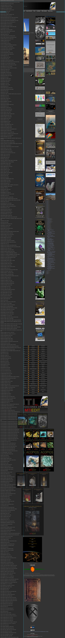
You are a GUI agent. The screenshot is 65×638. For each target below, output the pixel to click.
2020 (47, 207)
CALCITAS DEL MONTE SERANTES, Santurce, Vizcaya (6, 52)
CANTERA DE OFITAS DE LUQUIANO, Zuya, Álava (6, 127)
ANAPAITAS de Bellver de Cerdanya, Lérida (5, 11)
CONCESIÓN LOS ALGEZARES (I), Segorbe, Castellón (6, 338)
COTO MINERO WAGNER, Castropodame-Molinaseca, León (7, 405)
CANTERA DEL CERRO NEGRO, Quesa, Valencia (5, 136)
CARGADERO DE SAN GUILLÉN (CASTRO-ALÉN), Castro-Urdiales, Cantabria (9, 269)
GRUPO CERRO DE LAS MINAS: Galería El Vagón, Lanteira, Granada (8, 597)
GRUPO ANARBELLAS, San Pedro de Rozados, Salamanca (7, 577)
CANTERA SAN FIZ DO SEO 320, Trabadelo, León (6, 209)
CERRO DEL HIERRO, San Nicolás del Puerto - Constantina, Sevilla (7, 301)
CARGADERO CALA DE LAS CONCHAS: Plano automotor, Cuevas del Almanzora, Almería (10, 246)
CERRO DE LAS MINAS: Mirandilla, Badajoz (5, 298)
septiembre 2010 (49, 221)
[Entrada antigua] (32, 76)
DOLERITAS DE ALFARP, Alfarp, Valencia (5, 496)
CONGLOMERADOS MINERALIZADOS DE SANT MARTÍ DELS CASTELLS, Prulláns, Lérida (10, 347)
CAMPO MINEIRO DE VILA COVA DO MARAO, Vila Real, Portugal (7, 63)
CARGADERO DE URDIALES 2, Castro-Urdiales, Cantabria (6, 274)
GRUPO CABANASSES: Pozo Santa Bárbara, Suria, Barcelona (7, 585)
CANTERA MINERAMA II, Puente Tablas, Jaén (5, 192)
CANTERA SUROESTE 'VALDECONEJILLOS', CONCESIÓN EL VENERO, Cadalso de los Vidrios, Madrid (11, 218)
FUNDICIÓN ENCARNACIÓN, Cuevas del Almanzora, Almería (7, 545)
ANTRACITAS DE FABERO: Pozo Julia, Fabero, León (6, 23)
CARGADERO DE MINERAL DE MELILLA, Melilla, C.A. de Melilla (7, 260)
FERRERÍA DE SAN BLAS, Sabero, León (5, 519)
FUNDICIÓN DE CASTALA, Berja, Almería (5, 542)
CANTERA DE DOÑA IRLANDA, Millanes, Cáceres (5, 115)
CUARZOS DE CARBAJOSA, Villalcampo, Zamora (5, 458)
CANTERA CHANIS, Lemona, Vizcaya (4, 95)
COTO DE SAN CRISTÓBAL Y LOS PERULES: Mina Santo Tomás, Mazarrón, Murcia (9, 432)
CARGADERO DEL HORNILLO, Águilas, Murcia (5, 277)
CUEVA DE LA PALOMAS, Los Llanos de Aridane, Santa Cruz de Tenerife (8, 484)
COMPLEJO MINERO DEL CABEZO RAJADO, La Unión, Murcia (7, 309)
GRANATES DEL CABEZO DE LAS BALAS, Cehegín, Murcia (7, 571)
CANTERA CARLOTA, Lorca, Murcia (4, 92)
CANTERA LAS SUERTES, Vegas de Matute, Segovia (6, 172)
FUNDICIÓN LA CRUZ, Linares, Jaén (4, 551)
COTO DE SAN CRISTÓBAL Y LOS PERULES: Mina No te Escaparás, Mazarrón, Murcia (10, 423)
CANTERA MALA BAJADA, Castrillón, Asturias (5, 189)
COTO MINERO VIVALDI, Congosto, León (5, 402)
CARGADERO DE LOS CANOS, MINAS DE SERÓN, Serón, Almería (7, 257)
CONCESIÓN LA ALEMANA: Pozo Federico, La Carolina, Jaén (7, 332)
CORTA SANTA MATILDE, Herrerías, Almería (5, 367)
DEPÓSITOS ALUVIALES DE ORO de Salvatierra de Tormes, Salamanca (8, 487)
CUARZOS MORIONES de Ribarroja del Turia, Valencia (6, 481)
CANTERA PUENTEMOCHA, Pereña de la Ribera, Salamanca (7, 204)
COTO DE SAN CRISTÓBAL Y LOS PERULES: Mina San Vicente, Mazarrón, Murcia (9, 429)
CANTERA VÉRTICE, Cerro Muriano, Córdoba (5, 225)
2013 (47, 214)
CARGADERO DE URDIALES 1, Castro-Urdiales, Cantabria (6, 272)
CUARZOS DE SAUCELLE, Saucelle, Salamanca (5, 475)
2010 (47, 217)
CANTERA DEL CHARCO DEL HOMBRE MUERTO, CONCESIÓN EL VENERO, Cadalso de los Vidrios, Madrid (10, 138)
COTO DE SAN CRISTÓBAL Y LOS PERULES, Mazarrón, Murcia (7, 410)
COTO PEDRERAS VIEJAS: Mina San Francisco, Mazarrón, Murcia (7, 447)
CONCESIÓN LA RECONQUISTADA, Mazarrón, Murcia (6, 335)
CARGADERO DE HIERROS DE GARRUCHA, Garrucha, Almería (7, 251)
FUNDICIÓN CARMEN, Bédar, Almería (4, 539)
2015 (47, 212)
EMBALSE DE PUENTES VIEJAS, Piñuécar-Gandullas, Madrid (7, 507)
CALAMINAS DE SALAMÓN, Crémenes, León (5, 40)
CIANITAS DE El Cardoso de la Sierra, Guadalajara (6, 303)
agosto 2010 (48, 222)
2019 (47, 208)
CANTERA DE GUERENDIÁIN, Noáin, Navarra (5, 121)
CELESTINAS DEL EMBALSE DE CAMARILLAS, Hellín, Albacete (7, 289)
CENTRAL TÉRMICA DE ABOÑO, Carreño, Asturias (6, 292)
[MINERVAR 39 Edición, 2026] (40, 340)
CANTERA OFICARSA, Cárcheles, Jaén (4, 201)
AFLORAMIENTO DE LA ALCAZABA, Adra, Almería (6, 8)
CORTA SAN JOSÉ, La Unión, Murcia (4, 361)
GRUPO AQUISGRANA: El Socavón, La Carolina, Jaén (6, 574)
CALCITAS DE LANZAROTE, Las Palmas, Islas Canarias (6, 46)
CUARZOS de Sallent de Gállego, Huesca (5, 473)
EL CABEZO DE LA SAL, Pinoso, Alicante (5, 502)
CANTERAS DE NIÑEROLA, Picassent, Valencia (5, 237)
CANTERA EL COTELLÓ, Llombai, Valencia (5, 154)
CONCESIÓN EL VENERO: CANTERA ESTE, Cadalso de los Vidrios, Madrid (8, 325)
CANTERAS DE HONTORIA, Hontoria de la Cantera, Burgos (7, 234)
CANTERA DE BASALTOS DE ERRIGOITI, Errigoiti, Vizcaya (7, 104)
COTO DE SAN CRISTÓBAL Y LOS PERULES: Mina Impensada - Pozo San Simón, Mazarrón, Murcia (11, 421)
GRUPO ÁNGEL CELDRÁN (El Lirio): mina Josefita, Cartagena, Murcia (8, 580)
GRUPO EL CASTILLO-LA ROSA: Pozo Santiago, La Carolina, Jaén (8, 614)
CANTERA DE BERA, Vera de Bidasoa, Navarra (5, 107)
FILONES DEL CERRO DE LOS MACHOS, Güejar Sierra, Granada (7, 530)
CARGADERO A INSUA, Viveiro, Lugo (4, 243)
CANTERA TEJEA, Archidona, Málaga (4, 220)
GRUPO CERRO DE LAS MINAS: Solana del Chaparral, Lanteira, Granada (8, 600)
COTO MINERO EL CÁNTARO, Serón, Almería (5, 382)
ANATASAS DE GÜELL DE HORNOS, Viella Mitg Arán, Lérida (7, 14)
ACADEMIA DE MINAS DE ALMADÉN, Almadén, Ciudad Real (7, 0)
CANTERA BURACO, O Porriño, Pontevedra (5, 84)
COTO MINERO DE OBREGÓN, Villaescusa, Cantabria (6, 381)
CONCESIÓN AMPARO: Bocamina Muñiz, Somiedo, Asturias (7, 312)
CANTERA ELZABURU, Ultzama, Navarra (4, 157)
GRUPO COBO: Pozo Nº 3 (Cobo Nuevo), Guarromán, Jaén (7, 609)
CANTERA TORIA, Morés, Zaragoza (4, 222)
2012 (47, 215)
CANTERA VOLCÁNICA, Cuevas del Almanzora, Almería (6, 228)
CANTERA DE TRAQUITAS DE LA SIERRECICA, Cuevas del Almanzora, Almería (9, 133)
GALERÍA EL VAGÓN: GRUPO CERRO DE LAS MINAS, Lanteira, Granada (8, 565)
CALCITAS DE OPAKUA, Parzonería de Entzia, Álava (6, 49)
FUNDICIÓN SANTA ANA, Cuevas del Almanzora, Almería (6, 562)
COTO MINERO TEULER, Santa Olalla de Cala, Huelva (6, 399)
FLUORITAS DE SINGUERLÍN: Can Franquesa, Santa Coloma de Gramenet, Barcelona (10, 533)
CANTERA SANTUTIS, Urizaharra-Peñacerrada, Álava (6, 212)
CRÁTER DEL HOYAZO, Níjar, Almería (4, 455)
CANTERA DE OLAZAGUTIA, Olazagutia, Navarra (5, 130)
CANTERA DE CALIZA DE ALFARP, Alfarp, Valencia (6, 110)
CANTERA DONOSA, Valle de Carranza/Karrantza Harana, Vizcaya (7, 152)
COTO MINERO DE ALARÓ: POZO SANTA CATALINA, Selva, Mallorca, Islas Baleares (9, 376)
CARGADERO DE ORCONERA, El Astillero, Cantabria (6, 263)
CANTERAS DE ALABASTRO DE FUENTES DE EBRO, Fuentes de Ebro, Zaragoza (9, 231)
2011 (47, 216)
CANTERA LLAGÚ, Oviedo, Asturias (4, 175)
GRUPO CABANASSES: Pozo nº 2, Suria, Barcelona (6, 583)
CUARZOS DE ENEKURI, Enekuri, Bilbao (5, 461)
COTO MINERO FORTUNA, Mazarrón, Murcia (5, 384)
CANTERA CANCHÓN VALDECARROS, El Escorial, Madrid (6, 89)
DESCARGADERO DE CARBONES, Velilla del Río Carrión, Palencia (7, 490)
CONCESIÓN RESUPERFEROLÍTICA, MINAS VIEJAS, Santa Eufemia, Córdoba (9, 341)
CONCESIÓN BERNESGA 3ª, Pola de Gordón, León (6, 315)
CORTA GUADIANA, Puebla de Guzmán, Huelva (5, 358)
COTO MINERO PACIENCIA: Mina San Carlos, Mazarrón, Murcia (7, 396)
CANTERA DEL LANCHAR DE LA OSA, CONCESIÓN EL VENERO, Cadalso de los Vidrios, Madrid (11, 143)
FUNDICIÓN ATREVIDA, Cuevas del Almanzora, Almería (6, 536)
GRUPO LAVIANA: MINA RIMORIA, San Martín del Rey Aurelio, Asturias (8, 632)
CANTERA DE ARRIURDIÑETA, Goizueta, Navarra (5, 101)
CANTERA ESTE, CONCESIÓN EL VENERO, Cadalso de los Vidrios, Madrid (8, 160)
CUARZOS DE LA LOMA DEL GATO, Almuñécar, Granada (6, 467)
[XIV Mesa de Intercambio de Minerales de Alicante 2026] (40, 299)
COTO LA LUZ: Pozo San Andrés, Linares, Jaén (5, 370)
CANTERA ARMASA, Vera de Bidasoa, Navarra (5, 78)
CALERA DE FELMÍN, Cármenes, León (4, 55)
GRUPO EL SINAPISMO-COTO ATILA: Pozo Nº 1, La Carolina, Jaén (8, 623)
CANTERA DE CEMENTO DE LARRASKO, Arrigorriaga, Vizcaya (7, 113)
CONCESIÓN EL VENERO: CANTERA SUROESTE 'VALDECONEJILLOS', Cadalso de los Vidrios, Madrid (11, 330)
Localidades (3, 11)
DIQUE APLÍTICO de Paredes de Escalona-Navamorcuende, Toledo (7, 493)
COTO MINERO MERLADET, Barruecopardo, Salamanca (6, 390)
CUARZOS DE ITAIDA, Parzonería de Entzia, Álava (6, 464)
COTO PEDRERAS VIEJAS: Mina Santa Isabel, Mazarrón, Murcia (7, 449)
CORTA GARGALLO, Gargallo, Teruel (4, 355)
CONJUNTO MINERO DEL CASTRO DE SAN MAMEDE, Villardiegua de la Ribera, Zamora (10, 350)
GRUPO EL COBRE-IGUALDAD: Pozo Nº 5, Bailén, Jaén (6, 620)
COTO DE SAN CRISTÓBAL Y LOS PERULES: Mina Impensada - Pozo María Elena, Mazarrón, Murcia (11, 419)
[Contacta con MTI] (40, 41)
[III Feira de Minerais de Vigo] (40, 250)
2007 (47, 273)
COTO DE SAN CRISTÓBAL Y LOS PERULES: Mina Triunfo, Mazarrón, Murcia (9, 435)
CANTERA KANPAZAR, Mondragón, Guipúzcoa (5, 163)
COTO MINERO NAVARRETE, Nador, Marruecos (5, 393)
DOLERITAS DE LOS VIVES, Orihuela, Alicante (5, 499)
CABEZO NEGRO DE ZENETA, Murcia (4, 34)
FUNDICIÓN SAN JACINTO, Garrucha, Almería (5, 559)
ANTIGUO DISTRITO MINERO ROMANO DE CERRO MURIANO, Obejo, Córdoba (9, 20)
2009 (47, 271)
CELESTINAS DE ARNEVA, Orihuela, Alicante (5, 286)
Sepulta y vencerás (49, 238)
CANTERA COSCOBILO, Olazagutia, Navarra (5, 98)
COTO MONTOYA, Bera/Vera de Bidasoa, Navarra (6, 408)
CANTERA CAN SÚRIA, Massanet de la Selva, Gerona (6, 87)
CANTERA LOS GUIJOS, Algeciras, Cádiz (5, 183)
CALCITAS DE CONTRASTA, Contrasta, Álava (5, 43)
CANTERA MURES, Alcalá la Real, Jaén (4, 195)
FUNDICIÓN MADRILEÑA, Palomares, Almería (5, 554)
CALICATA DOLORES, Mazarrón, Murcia (4, 58)
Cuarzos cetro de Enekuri (50, 235)
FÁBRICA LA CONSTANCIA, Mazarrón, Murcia (5, 516)
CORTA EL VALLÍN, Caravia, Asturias (4, 353)
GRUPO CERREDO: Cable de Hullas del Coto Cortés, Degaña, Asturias (8, 591)
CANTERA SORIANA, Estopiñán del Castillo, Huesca (6, 215)
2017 (47, 210)
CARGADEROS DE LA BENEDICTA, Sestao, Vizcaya (6, 280)
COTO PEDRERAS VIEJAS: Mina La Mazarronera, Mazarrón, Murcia (8, 444)
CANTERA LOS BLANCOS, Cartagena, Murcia (5, 181)
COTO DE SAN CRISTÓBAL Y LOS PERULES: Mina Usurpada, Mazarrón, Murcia (9, 438)
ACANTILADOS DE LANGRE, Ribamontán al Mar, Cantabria (7, 3)
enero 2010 (48, 270)
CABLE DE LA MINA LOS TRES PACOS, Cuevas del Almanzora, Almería (8, 37)
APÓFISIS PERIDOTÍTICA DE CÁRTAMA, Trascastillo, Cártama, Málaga (8, 26)
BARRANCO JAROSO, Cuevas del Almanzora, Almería (6, 29)
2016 (47, 211)
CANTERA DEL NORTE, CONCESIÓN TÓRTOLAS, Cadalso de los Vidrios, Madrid (9, 146)
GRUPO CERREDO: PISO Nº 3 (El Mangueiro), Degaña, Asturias (7, 594)
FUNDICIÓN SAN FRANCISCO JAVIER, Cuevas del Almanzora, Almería (8, 557)
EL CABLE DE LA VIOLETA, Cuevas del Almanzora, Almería (7, 504)
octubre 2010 (48, 220)
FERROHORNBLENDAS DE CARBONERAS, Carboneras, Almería (7, 522)
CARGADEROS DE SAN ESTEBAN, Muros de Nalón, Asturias (7, 283)
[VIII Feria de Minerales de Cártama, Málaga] (40, 234)
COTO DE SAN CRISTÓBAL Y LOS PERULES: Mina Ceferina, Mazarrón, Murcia (9, 416)
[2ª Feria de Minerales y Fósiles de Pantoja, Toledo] (40, 154)
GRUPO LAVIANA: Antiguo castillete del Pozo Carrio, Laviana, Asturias (8, 629)
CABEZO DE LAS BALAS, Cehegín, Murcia (5, 32)
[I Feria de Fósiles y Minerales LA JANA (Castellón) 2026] (40, 217)
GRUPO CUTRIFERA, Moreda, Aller (4, 611)
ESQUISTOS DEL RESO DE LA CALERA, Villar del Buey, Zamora (7, 510)
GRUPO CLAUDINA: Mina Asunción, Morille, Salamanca (6, 603)
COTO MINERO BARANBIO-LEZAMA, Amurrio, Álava (6, 373)
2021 (47, 206)
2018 (47, 209)
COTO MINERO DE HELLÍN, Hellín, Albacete (5, 379)
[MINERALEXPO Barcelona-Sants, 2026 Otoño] (40, 324)
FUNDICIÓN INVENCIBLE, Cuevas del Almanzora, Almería (6, 548)
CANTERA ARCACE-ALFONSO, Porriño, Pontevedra (6, 75)
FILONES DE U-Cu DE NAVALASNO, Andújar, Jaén (6, 528)
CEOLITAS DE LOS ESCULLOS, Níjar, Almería (5, 295)
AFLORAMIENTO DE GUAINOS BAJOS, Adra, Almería (6, 6)
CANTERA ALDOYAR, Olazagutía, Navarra (5, 69)
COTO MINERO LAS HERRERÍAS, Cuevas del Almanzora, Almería (7, 387)
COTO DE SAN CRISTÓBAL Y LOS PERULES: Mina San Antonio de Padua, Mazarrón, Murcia (10, 426)
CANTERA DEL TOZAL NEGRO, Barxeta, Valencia (6, 149)
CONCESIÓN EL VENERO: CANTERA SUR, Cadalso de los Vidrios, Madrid (8, 328)
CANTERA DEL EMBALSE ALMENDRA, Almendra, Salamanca (7, 140)
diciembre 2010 (49, 218)
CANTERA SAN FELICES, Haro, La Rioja (4, 207)
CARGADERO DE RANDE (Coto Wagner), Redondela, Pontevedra (7, 266)
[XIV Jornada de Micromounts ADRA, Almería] (40, 170)
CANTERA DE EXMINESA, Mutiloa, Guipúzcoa (5, 118)
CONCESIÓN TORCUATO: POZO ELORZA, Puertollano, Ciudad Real (8, 344)
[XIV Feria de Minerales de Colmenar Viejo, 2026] (40, 186)
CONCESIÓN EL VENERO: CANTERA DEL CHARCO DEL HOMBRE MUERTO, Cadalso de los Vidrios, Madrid (10, 322)
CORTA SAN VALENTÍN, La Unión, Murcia (5, 364)
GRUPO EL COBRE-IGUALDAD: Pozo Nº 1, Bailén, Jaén (6, 617)
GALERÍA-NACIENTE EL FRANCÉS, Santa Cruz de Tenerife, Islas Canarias (8, 568)
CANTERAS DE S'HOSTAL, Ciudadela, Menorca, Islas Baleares (7, 240)
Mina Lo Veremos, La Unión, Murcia (51, 251)
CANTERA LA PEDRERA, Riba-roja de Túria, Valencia (6, 166)
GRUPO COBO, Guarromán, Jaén (4, 606)
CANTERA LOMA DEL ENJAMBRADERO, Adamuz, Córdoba (7, 178)
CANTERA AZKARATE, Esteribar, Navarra (5, 81)
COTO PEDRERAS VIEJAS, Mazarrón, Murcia (5, 441)
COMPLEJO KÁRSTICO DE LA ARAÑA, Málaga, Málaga (6, 306)
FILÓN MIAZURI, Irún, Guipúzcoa (4, 525)
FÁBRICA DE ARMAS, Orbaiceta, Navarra (5, 513)
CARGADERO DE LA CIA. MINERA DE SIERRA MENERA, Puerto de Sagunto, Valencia (10, 254)
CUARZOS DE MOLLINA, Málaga (4, 470)
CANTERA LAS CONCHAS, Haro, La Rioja (5, 169)
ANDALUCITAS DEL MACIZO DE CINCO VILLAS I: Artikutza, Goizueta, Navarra (9, 17)
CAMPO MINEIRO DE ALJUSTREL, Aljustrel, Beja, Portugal (6, 60)
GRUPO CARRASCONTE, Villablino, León (5, 588)
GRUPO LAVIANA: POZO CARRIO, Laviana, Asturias (6, 635)
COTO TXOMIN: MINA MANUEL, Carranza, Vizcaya (6, 452)
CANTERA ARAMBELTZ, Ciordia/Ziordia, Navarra (5, 72)
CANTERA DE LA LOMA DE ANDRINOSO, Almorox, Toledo (6, 124)
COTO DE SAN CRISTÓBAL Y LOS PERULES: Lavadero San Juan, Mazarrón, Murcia (9, 413)
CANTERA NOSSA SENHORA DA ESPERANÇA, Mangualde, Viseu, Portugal (8, 198)
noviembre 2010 (49, 219)
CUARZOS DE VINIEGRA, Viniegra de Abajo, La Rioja (6, 478)
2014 (47, 213)
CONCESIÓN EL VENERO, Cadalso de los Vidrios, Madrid (6, 318)
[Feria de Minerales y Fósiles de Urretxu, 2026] (40, 315)
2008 (47, 272)
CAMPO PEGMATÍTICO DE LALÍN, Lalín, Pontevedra (6, 66)
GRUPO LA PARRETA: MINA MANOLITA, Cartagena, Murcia (7, 626)
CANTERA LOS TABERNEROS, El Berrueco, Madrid (6, 186)
